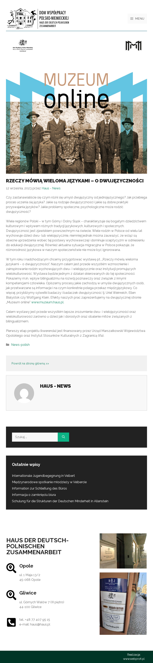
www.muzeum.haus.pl (47, 302)
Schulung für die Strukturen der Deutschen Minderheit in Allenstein (60, 501)
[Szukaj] (63, 437)
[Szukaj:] (35, 437)
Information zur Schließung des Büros (39, 488)
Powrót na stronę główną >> (30, 363)
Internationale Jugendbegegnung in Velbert (43, 476)
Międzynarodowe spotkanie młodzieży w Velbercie (49, 482)
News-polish (20, 345)
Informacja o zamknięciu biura (34, 495)
